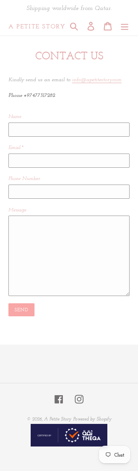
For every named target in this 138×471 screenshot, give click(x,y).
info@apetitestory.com (97, 79)
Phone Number (24, 178)
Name (14, 116)
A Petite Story (36, 26)
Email (15, 147)
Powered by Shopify (92, 419)
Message (17, 210)
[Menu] (124, 26)
